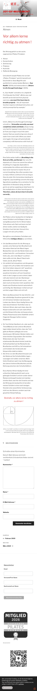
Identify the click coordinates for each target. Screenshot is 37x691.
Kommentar (8, 465)
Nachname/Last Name (11, 586)
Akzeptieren (7, 687)
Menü (19, 19)
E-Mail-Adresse (9, 502)
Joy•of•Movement (16, 11)
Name (5, 492)
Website (6, 512)
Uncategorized (12, 443)
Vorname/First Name (10, 577)
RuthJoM (23, 26)
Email (5, 569)
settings (21, 684)
